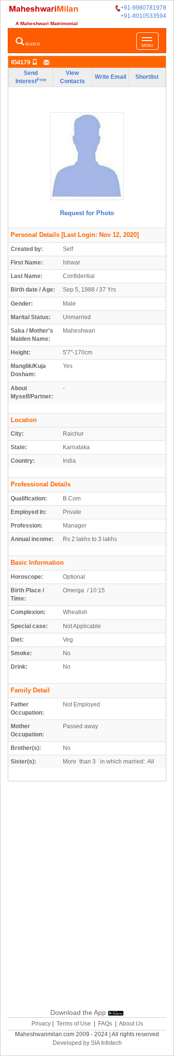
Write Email (110, 76)
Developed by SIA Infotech (87, 1043)
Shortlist (147, 76)
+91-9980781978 (143, 7)
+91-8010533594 (143, 16)
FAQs (105, 1023)
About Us (131, 1023)
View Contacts (72, 77)
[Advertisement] (87, 894)
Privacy (41, 1023)
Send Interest (30, 77)
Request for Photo (87, 213)
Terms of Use (74, 1023)
